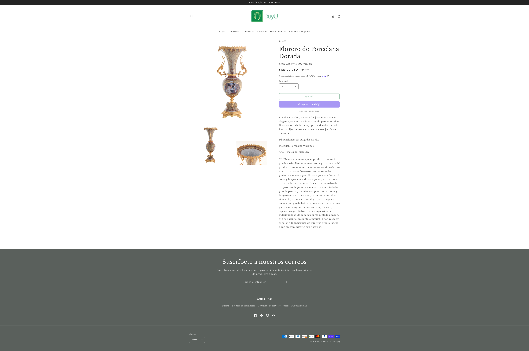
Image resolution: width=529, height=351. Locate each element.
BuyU (319, 341)
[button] (192, 16)
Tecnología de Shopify (331, 341)
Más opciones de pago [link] (309, 111)
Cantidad (283, 81)
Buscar (225, 306)
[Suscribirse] (286, 282)
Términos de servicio (269, 306)
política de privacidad (295, 306)
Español (195, 340)
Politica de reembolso (243, 306)
